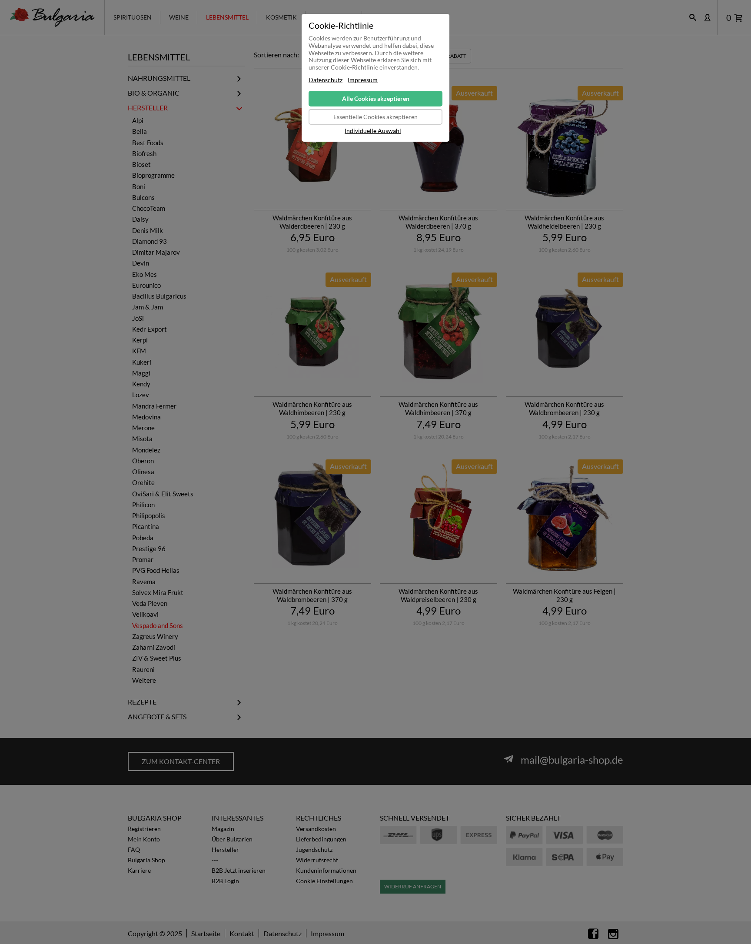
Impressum (363, 79)
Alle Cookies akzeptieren (375, 98)
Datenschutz (325, 79)
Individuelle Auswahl (373, 130)
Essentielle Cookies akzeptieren (375, 116)
